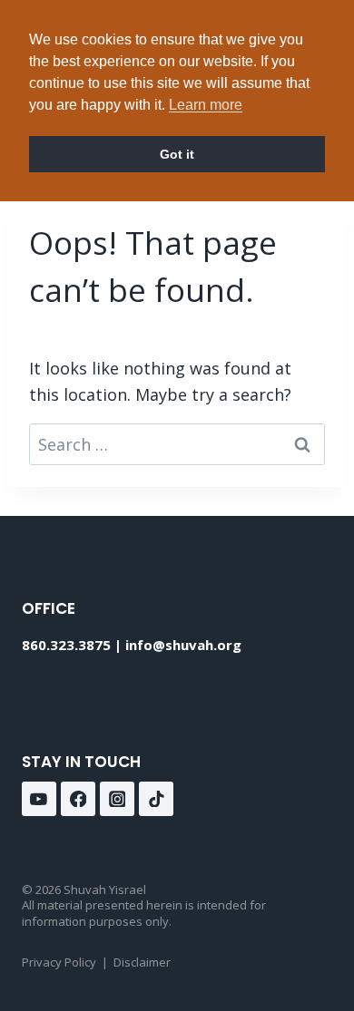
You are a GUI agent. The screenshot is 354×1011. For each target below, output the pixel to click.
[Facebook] (78, 799)
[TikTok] (156, 799)
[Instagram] (117, 799)
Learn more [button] (205, 104)
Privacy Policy (59, 962)
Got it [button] (177, 154)
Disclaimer (142, 962)
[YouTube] (39, 799)
